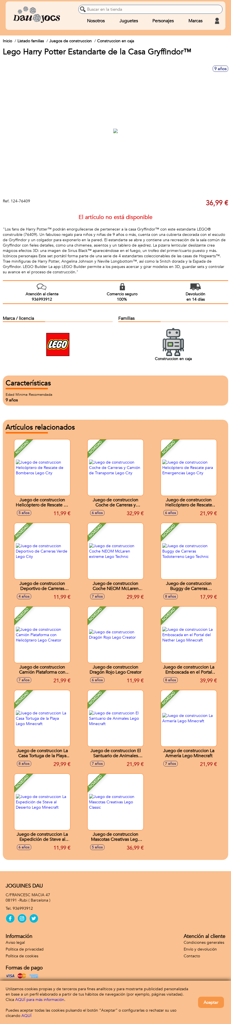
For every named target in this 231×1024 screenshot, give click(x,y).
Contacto (192, 956)
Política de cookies (22, 956)
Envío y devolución (200, 949)
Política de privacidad (25, 949)
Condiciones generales (204, 942)
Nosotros (96, 21)
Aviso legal (15, 942)
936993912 (23, 908)
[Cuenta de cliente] (217, 20)
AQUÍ (26, 1015)
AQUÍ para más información (39, 999)
